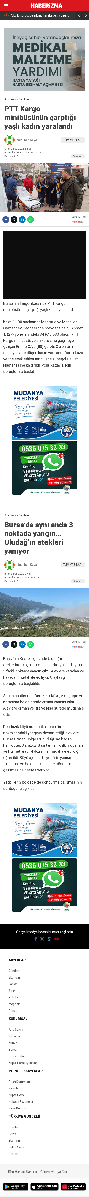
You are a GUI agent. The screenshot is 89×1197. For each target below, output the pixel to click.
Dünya (13, 1010)
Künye (13, 1043)
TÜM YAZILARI (73, 140)
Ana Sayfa (16, 1029)
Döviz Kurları (17, 1056)
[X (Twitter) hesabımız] (42, 939)
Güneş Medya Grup (54, 1172)
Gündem (78, 156)
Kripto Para (16, 1095)
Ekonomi (15, 977)
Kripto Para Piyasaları (23, 1063)
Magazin (15, 1004)
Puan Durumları (19, 1081)
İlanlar (13, 984)
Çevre (13, 1134)
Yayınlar (14, 1088)
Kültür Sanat (17, 1147)
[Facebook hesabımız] (35, 939)
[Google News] (78, 222)
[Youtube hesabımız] (56, 939)
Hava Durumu (18, 1108)
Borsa (13, 1049)
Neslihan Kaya (27, 140)
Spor (12, 990)
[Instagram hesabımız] (49, 939)
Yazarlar (14, 1036)
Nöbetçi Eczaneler (21, 1101)
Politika (14, 997)
